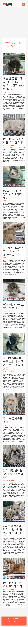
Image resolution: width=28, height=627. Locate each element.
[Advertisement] (14, 21)
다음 (14, 613)
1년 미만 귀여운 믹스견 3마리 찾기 (14, 584)
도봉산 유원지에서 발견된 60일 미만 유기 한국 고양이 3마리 (13, 83)
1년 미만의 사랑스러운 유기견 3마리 (14, 140)
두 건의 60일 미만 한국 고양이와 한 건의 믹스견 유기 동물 (13, 363)
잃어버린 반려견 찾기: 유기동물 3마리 (13, 473)
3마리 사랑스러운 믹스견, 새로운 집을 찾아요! (13, 251)
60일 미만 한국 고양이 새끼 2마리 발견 (13, 194)
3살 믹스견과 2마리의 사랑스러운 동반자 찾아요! (13, 529)
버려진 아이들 (6, 92)
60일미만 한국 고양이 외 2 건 (13, 306)
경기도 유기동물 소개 (12, 420)
